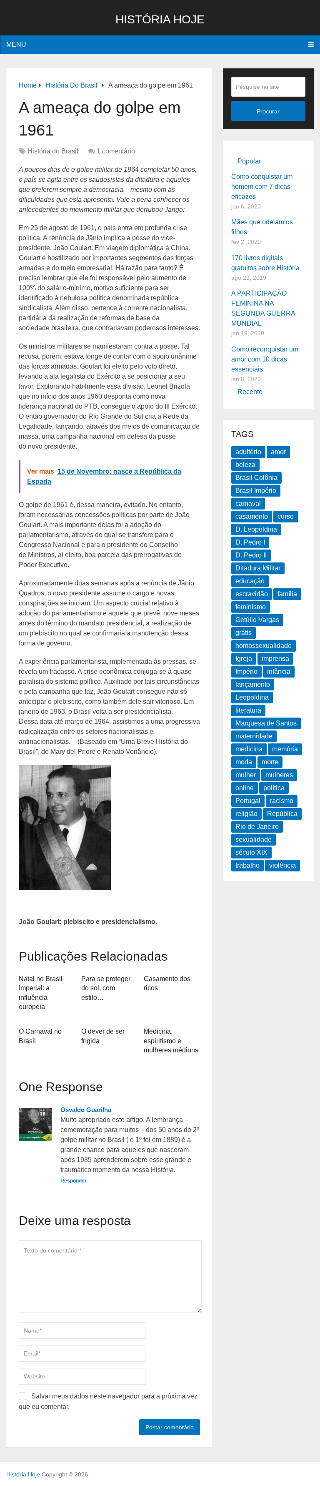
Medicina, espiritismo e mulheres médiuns (171, 1041)
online (244, 787)
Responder (73, 1181)
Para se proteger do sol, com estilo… (105, 988)
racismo (281, 800)
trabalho (247, 865)
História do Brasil (53, 151)
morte (270, 762)
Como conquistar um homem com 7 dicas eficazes (261, 186)
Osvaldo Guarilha (85, 1109)
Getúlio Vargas (257, 619)
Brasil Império (255, 490)
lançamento (252, 684)
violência (282, 865)
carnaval (248, 503)
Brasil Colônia (256, 477)
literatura (248, 710)
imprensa (275, 658)
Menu (16, 44)
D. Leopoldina (256, 529)
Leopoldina (252, 697)
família (287, 593)
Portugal (247, 800)
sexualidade (253, 839)
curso (286, 516)
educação (250, 581)
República (282, 813)
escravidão (251, 593)
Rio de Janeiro (257, 826)
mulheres (279, 774)
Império (246, 671)
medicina (248, 749)
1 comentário (116, 151)
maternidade (253, 736)
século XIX (251, 852)
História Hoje (160, 19)
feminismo (250, 606)
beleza (245, 464)
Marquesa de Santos (266, 723)
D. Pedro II (251, 555)
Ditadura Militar (257, 568)
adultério (248, 451)
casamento (251, 516)
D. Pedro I (250, 542)
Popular (249, 161)
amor (278, 451)
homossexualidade (263, 645)
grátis (243, 632)
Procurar (268, 111)
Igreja (243, 658)
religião (246, 813)
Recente (250, 391)
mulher (245, 774)
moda (243, 762)
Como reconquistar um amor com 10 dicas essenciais (264, 359)
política (274, 787)
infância (278, 671)
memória (285, 749)
